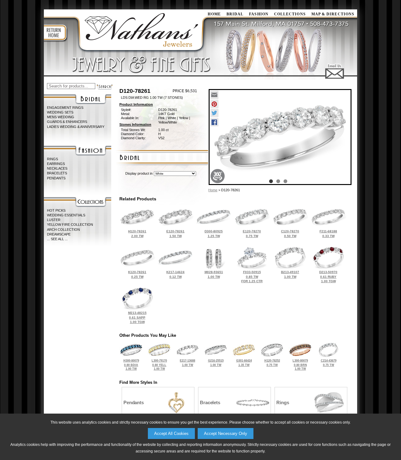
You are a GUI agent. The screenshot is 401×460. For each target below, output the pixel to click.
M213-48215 (137, 317)
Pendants (56, 178)
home (214, 14)
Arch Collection (63, 229)
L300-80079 (300, 364)
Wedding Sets (60, 112)
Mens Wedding (60, 117)
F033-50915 (252, 276)
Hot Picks (56, 210)
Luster (53, 220)
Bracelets (57, 173)
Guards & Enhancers (67, 122)
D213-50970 (328, 276)
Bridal (235, 14)
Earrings (56, 164)
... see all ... (57, 239)
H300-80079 (131, 364)
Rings (52, 159)
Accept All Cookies (171, 433)
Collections (290, 14)
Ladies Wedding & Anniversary (75, 127)
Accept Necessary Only (225, 433)
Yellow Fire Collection (70, 224)
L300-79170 (159, 364)
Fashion (258, 14)
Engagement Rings (65, 107)
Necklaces (57, 168)
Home (212, 190)
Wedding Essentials (66, 215)
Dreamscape (58, 234)
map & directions (332, 14)
